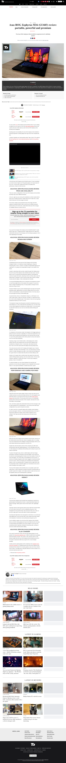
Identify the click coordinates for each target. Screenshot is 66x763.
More (45, 4)
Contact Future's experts (31, 748)
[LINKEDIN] (13, 575)
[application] (24, 154)
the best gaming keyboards (24, 139)
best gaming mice (14, 139)
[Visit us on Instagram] (45, 1)
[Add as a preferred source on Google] (33, 755)
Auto (41, 4)
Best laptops (38, 732)
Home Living (31, 4)
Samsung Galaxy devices (29, 734)
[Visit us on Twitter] (40, 1)
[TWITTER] (12, 575)
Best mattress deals (50, 734)
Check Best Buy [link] (36, 116)
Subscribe (59, 1)
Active (26, 4)
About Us (39, 748)
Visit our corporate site (45, 759)
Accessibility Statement (20, 748)
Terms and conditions (46, 748)
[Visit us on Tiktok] (49, 1)
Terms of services (22, 222)
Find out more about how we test (46, 101)
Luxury (37, 4)
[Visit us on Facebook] (38, 1)
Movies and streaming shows (30, 736)
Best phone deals (50, 732)
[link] (14, 112)
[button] (24, 111)
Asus (16, 124)
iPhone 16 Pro (27, 732)
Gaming (34, 22)
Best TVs (37, 734)
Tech (23, 4)
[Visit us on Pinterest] (42, 1)
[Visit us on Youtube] (43, 1)
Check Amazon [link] (36, 559)
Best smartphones (39, 736)
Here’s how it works (45, 40)
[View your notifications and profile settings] (56, 2)
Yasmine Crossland (14, 573)
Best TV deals (49, 736)
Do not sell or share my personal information (33, 751)
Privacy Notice (12, 223)
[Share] (31, 38)
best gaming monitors (20, 552)
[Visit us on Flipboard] (47, 1)
